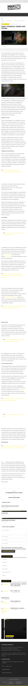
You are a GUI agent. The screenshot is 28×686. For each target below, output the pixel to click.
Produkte (4, 562)
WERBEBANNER (19, 682)
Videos (3, 575)
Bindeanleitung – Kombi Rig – (18, 608)
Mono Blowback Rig (15, 601)
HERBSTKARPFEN (6, 637)
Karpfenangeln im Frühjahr (8, 520)
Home (2, 20)
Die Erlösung (4, 513)
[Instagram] (17, 1)
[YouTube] (14, 1)
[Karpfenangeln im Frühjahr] (14, 518)
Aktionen (4, 559)
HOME (5, 682)
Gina (4, 462)
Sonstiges (4, 565)
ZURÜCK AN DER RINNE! (14, 497)
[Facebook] (12, 1)
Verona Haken (8, 256)
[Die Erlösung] (14, 511)
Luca (20, 24)
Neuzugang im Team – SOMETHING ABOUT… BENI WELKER (18, 584)
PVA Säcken (21, 389)
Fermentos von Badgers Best (10, 297)
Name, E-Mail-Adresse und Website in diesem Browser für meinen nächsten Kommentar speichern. (13, 548)
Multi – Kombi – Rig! (15, 590)
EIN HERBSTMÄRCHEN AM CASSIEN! (14, 492)
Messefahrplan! (5, 597)
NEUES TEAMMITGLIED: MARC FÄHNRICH (10, 506)
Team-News (4, 568)
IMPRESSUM (18, 683)
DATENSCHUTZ (10, 683)
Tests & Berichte (9, 20)
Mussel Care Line (7, 254)
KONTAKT (11, 682)
